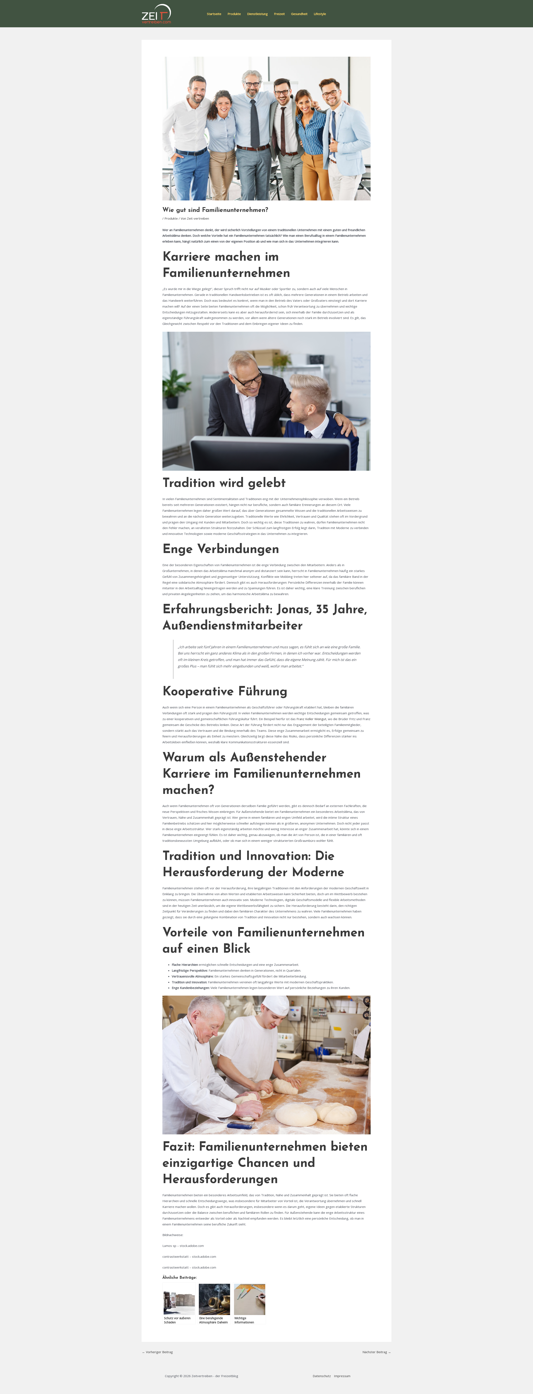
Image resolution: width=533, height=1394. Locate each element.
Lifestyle (320, 14)
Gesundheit (299, 14)
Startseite (214, 14)
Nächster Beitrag (376, 1352)
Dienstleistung (257, 14)
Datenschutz (322, 1376)
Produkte (234, 14)
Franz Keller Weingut (311, 719)
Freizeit (279, 14)
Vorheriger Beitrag (157, 1352)
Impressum (342, 1376)
